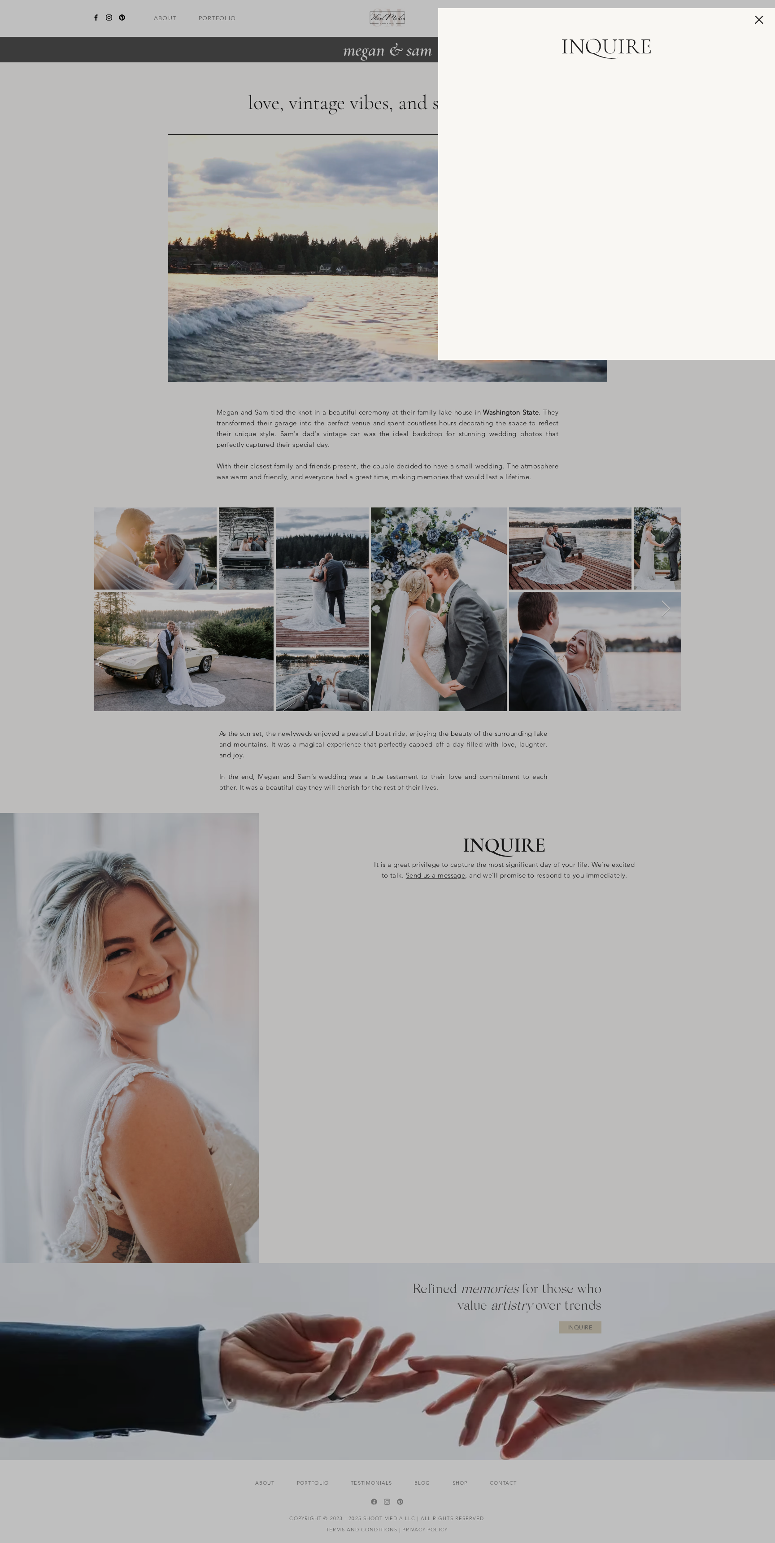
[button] (759, 20)
